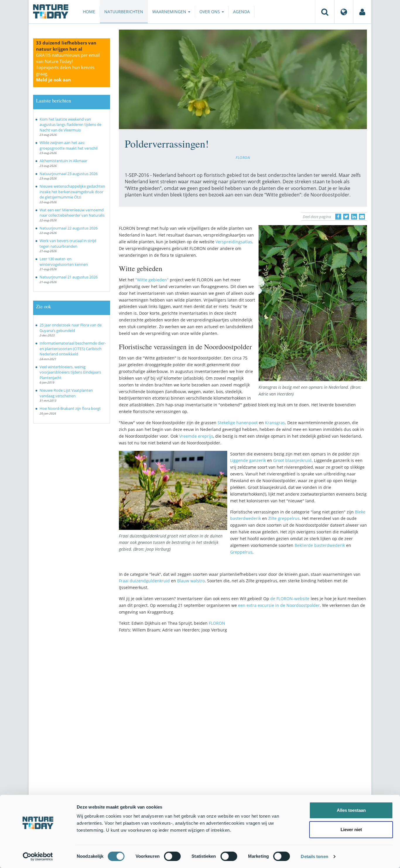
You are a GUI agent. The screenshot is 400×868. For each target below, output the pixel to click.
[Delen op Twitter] (346, 217)
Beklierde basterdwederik (320, 545)
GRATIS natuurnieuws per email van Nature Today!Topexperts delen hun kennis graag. (68, 67)
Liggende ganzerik (248, 460)
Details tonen (314, 856)
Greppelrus (241, 552)
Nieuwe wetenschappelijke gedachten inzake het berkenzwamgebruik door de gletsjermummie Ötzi (72, 192)
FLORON (243, 157)
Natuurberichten (123, 11)
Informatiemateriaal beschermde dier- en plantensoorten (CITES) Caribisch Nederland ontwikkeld (73, 348)
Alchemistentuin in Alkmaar (63, 160)
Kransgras (275, 422)
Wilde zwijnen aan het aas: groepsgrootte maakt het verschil (69, 145)
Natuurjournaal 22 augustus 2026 (69, 228)
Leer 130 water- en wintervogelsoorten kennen (64, 261)
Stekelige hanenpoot (238, 422)
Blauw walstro (191, 580)
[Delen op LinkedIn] (354, 217)
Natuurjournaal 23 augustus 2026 (69, 173)
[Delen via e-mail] (362, 217)
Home (89, 11)
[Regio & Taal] (343, 11)
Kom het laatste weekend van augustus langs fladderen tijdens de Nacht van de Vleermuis (70, 125)
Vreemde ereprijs (196, 436)
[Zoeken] (324, 11)
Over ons (210, 11)
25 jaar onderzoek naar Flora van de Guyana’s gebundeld (71, 327)
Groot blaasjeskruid (292, 460)
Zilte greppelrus (284, 518)
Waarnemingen (169, 11)
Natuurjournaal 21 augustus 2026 (69, 277)
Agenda (241, 11)
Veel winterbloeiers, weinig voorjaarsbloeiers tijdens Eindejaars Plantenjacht (70, 372)
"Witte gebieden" (152, 280)
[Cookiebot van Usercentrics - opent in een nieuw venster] (38, 856)
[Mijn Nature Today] (362, 11)
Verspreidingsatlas (234, 241)
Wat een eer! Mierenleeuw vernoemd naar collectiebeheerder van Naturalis (72, 212)
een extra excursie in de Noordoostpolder (279, 605)
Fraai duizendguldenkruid (144, 580)
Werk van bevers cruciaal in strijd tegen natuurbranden (68, 243)
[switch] (172, 856)
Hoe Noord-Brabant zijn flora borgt (70, 408)
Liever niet (351, 829)
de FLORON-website (290, 598)
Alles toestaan (351, 810)
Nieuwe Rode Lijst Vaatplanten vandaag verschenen (66, 393)
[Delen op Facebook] (338, 217)
